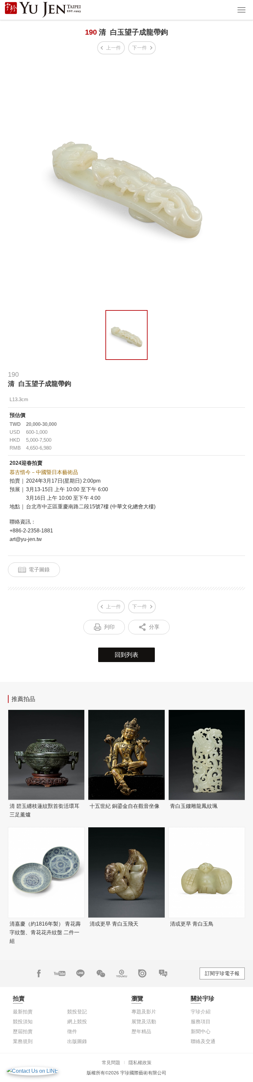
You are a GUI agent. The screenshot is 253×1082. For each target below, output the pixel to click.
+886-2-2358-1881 (31, 530)
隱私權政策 (140, 1062)
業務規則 (23, 1041)
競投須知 (23, 1021)
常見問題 (111, 1062)
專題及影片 (143, 1011)
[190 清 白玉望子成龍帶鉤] (126, 335)
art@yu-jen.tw (26, 539)
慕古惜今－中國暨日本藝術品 (44, 472)
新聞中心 (201, 1031)
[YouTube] (59, 973)
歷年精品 (141, 1031)
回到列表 (126, 655)
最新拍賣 (23, 1011)
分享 (154, 627)
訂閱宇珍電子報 (222, 973)
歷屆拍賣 (23, 1031)
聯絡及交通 (203, 1041)
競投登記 (77, 1011)
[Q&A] (163, 973)
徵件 (72, 1031)
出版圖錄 (77, 1041)
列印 (109, 627)
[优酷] (121, 973)
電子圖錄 (39, 569)
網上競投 (77, 1021)
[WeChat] (100, 973)
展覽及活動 (143, 1021)
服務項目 (201, 1021)
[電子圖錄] (142, 973)
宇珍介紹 (201, 1011)
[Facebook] (38, 973)
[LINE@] (80, 973)
